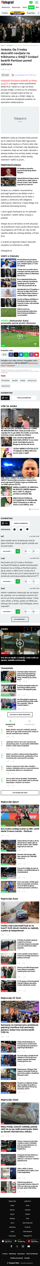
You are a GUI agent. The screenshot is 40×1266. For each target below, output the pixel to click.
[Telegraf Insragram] (23, 1246)
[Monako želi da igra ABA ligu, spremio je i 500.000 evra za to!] (8, 859)
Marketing (12, 1253)
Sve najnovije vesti (20, 793)
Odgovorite (7, 551)
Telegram (10, 365)
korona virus (32, 380)
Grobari (22, 380)
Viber (3, 365)
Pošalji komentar (24, 398)
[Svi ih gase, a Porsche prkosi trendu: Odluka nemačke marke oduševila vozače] (8, 986)
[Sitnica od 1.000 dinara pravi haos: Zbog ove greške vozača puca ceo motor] (8, 972)
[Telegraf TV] (29, 1246)
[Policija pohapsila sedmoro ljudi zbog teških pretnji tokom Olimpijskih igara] (8, 690)
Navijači (10, 45)
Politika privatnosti (16, 1258)
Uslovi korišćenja (32, 1253)
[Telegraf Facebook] (11, 1246)
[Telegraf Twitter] (17, 1246)
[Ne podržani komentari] (27, 529)
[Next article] (38, 633)
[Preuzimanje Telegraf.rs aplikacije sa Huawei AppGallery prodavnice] (33, 1241)
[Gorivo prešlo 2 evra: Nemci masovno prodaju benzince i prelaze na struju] (8, 958)
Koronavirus (5, 386)
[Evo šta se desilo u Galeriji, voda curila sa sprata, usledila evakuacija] (20, 643)
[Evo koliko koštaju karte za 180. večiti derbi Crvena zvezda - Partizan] (20, 815)
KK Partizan (5, 380)
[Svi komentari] (14, 529)
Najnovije (10, 801)
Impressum (21, 1253)
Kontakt (27, 1258)
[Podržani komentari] (21, 529)
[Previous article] (1, 633)
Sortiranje (5, 529)
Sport (3, 45)
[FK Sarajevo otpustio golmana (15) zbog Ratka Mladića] (8, 172)
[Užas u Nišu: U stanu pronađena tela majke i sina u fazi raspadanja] (8, 1173)
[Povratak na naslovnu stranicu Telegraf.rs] (7, 2)
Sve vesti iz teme (20, 714)
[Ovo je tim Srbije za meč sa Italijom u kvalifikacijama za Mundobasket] (8, 873)
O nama (4, 1253)
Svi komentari (20, 619)
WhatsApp (33, 363)
